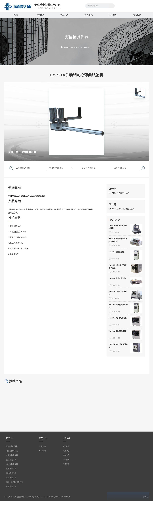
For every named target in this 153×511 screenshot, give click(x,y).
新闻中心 (89, 15)
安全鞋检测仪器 (89, 168)
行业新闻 (42, 451)
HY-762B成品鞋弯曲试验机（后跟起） (118, 240)
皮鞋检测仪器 (86, 47)
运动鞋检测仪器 (56, 168)
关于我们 (40, 15)
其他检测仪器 (11, 486)
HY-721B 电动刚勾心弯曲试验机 (121, 209)
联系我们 (137, 15)
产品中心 (64, 15)
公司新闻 (42, 446)
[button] (114, 124)
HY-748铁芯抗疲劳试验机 (119, 193)
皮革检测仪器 (11, 469)
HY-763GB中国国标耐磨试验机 (118, 226)
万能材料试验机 (23, 168)
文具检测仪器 (11, 478)
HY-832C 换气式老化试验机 (118, 345)
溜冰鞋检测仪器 (12, 464)
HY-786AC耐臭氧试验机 (118, 318)
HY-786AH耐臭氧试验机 (118, 331)
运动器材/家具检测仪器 (14, 482)
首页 (16, 15)
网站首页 (67, 47)
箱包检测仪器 (11, 473)
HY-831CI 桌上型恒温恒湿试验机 (117, 266)
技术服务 (113, 15)
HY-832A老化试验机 (116, 252)
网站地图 (67, 497)
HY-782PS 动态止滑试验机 (118, 292)
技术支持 (146, 497)
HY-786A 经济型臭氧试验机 (118, 306)
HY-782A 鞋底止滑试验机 (118, 278)
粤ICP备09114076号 (56, 497)
